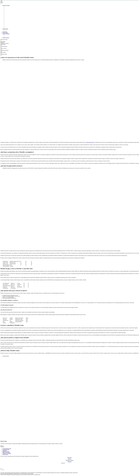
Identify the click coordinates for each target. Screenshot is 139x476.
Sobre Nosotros (5, 454)
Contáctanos (5, 450)
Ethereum (6, 29)
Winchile (6, 27)
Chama (6, 12)
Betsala (6, 11)
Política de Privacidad (6, 452)
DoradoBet (7, 13)
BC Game (6, 7)
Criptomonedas (5, 28)
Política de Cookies (6, 451)
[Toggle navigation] (1, 1)
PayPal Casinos (5, 32)
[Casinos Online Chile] (1, 2)
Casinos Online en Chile (7, 448)
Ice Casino (6, 17)
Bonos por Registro (8, 34)
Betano (6, 8)
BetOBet (6, 9)
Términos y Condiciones (7, 453)
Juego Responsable (6, 449)
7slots (6, 6)
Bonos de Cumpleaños (9, 36)
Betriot (6, 10)
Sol (5, 24)
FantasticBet (7, 14)
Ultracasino (7, 25)
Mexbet (6, 20)
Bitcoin (6, 30)
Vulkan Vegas (7, 26)
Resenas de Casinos (6, 5)
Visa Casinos (5, 31)
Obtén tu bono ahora (3, 39)
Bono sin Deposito (8, 35)
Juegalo (6, 16)
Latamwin (6, 18)
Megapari (6, 19)
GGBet (6, 15)
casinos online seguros (90, 142)
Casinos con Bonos (6, 33)
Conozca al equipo (6, 37)
